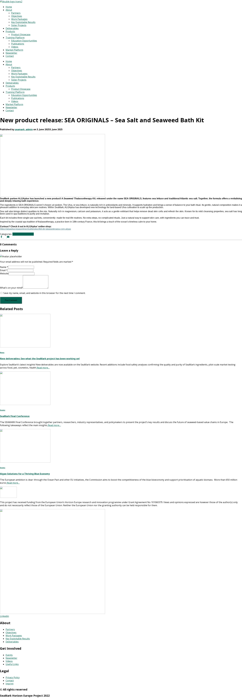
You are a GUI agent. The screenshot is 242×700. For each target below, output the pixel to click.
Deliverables (12, 28)
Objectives (16, 16)
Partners (15, 13)
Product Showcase (20, 34)
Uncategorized (26, 234)
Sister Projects (18, 25)
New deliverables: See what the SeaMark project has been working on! (40, 358)
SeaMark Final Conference (15, 416)
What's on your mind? (11, 287)
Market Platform (14, 49)
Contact (10, 56)
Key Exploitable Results (23, 22)
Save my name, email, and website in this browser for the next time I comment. (44, 293)
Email (3, 270)
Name (4, 267)
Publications (17, 43)
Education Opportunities (24, 40)
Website (4, 273)
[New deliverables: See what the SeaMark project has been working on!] (25, 346)
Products (10, 31)
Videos (14, 46)
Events (2, 410)
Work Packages (19, 19)
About (9, 9)
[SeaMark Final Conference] (25, 404)
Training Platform (15, 37)
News (15, 234)
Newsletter (11, 53)
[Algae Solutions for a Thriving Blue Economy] (25, 461)
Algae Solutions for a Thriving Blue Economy (25, 473)
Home (9, 6)
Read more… (43, 367)
